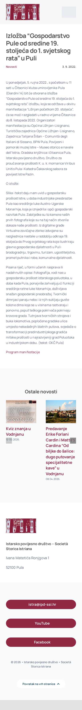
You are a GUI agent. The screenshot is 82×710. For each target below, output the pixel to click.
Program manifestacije (23, 352)
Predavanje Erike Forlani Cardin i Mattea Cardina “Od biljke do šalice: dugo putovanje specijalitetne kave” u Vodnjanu (60, 451)
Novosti (11, 67)
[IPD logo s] (23, 5)
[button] (9, 441)
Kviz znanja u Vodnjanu (18, 431)
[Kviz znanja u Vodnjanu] (21, 411)
